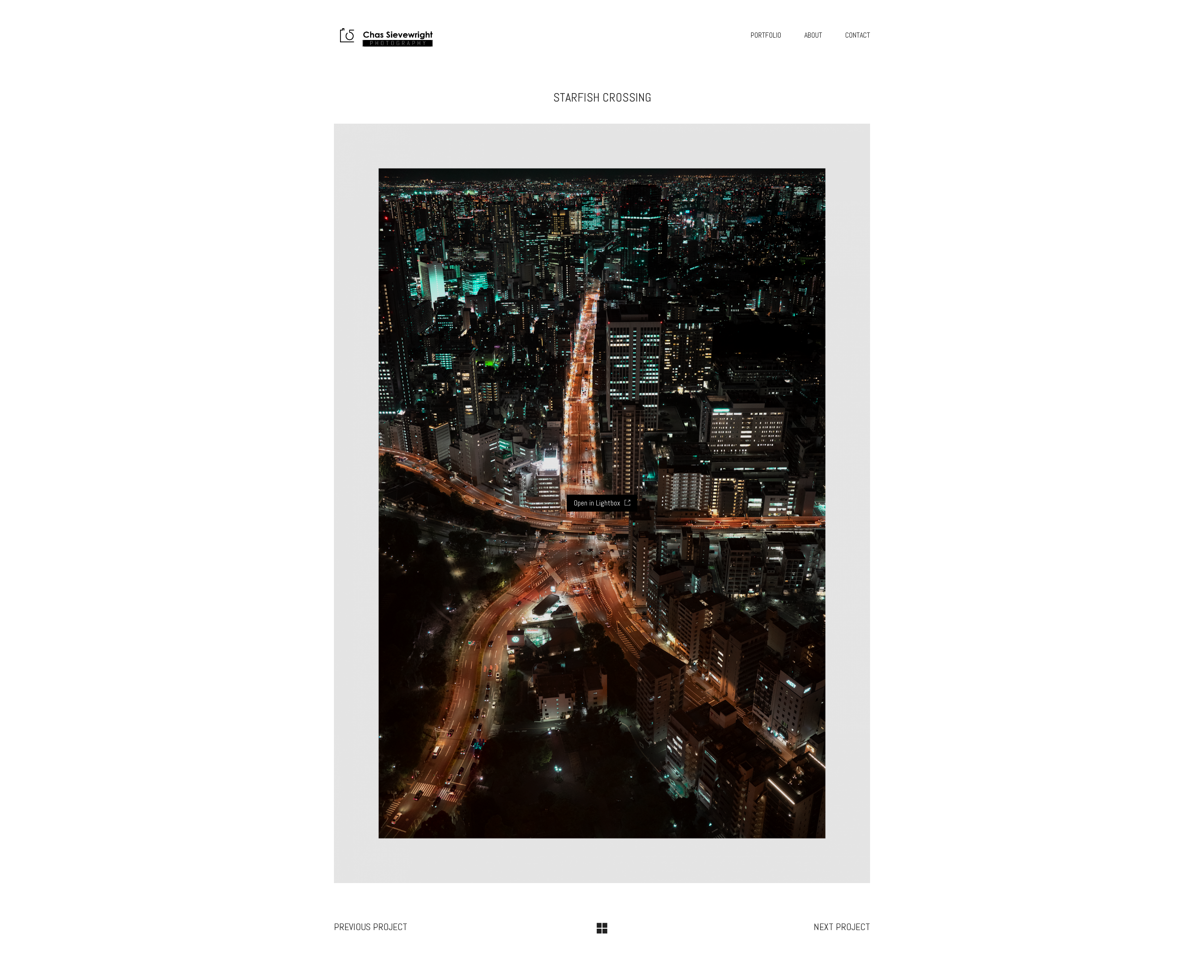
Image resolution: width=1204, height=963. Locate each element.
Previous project (370, 927)
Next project (842, 927)
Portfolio (766, 35)
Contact (857, 35)
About (813, 35)
